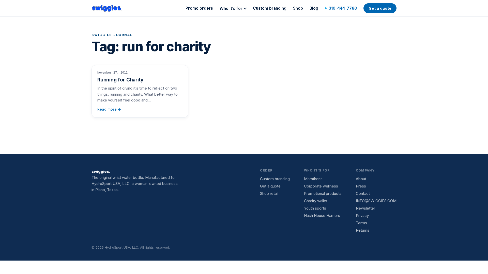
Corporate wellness (321, 186)
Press (361, 186)
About (361, 178)
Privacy (362, 215)
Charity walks (315, 200)
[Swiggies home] (107, 8)
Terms (361, 222)
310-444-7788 (343, 8)
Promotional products (323, 193)
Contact (363, 193)
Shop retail (269, 193)
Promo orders (199, 8)
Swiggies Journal (112, 35)
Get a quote (380, 8)
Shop (298, 8)
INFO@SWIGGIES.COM (376, 200)
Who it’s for (231, 8)
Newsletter (365, 208)
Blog (314, 8)
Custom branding (269, 8)
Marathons (313, 178)
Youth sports (315, 208)
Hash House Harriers (322, 215)
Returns (362, 230)
